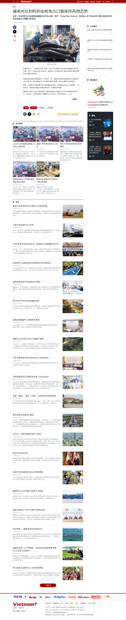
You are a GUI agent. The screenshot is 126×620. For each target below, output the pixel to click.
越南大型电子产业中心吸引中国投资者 (29, 510)
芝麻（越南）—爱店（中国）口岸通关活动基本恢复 (34, 396)
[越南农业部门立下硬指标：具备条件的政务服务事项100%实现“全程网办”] (73, 553)
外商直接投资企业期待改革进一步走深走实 (31, 377)
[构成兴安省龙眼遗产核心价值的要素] (73, 477)
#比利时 (33, 107)
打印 (14, 36)
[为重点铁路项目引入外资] (73, 230)
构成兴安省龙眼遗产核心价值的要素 (28, 472)
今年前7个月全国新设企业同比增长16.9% (99, 59)
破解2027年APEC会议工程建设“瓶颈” (28, 339)
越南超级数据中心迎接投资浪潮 (26, 320)
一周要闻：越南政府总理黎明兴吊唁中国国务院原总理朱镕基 (95, 134)
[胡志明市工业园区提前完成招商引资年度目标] (73, 268)
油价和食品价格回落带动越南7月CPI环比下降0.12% (99, 69)
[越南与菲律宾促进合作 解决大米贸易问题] (73, 211)
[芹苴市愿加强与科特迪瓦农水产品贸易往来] (73, 363)
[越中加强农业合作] (73, 458)
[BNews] (41, 597)
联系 (94, 603)
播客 (93, 116)
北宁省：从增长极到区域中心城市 (27, 434)
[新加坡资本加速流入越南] (73, 420)
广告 (89, 603)
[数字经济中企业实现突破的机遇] (73, 306)
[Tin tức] (32, 597)
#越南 (26, 107)
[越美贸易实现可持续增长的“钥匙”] (73, 287)
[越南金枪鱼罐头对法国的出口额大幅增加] (48, 169)
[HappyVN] (107, 597)
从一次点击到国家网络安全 (95, 120)
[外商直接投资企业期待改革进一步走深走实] (73, 382)
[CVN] (72, 597)
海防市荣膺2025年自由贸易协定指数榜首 (100, 103)
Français (92, 1)
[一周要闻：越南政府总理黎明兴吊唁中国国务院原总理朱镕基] (107, 136)
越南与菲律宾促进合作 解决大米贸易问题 (30, 206)
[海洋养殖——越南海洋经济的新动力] (73, 534)
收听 (93, 125)
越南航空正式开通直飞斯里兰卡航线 (28, 491)
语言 (71, 603)
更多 (17, 202)
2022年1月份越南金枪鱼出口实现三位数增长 (24, 145)
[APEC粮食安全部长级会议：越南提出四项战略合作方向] (73, 249)
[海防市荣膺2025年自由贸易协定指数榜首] (100, 91)
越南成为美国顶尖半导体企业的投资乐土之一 (99, 51)
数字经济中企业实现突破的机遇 (26, 301)
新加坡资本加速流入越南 (23, 415)
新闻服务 (83, 603)
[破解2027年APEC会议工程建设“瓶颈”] (73, 344)
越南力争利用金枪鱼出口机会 (47, 145)
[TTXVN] (18, 597)
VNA (76, 603)
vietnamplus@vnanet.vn (59, 612)
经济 (14, 6)
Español (98, 1)
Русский (108, 1)
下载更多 (48, 585)
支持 (66, 603)
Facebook (14, 27)
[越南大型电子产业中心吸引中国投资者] (73, 515)
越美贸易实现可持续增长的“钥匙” (27, 282)
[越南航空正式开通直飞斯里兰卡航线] (73, 496)
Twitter (14, 31)
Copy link (14, 40)
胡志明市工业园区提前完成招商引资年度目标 (32, 263)
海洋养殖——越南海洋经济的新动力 (28, 529)
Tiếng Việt (80, 1)
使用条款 (56, 603)
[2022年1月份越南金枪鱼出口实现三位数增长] (24, 134)
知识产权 (48, 603)
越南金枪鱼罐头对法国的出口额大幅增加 (47, 180)
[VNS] (60, 597)
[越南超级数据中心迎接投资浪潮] (73, 325)
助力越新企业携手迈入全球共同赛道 (28, 568)
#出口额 (50, 107)
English (87, 1)
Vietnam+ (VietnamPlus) (26, 1)
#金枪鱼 (41, 107)
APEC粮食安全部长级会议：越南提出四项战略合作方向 (36, 244)
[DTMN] (83, 597)
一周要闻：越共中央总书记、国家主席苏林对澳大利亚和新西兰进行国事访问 (95, 150)
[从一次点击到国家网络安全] (107, 123)
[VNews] (25, 597)
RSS (62, 603)
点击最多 (93, 26)
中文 (103, 1)
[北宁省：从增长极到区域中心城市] (73, 439)
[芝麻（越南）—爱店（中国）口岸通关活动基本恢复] (73, 401)
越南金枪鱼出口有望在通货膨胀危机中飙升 (23, 180)
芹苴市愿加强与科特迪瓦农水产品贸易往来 (31, 358)
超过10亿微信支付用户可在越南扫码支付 (99, 30)
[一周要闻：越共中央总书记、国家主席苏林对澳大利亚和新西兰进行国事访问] (107, 150)
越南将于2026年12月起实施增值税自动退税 (100, 41)
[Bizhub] (48, 597)
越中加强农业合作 (20, 453)
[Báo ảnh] (96, 597)
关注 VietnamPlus (63, 114)
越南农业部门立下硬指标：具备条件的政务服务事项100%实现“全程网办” (34, 549)
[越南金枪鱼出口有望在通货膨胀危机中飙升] (24, 169)
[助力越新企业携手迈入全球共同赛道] (73, 573)
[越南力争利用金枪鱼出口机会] (48, 134)
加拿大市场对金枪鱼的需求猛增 (71, 145)
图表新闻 (93, 80)
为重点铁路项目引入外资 (23, 225)
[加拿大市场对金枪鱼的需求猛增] (71, 134)
